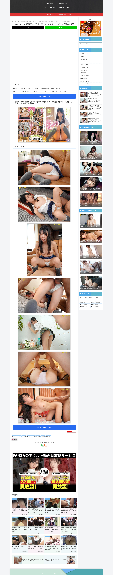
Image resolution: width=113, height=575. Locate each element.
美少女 (38, 436)
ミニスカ (43, 436)
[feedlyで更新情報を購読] (42, 445)
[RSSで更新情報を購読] (45, 445)
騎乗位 (14, 436)
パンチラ (29, 436)
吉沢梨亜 (48, 436)
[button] (101, 44)
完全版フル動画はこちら (44, 96)
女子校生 (19, 436)
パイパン (24, 436)
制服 (34, 436)
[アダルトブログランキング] (14, 439)
